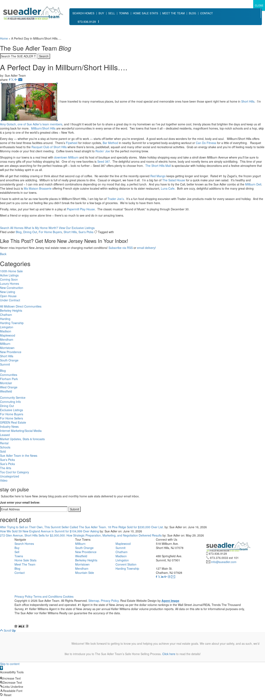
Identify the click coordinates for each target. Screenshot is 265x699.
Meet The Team (173, 13)
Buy (101, 13)
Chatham (6, 315)
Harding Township (12, 323)
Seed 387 (103, 161)
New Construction (11, 288)
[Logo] (33, 13)
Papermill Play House (81, 209)
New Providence (10, 352)
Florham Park (9, 379)
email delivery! (146, 248)
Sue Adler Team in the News (18, 455)
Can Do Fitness (206, 143)
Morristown (7, 348)
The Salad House (173, 180)
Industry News (9, 426)
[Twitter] (12, 80)
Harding (5, 319)
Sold (3, 451)
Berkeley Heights (11, 310)
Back (3, 254)
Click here (168, 654)
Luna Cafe (168, 188)
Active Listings (9, 275)
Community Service (12, 397)
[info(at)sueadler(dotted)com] (173, 577)
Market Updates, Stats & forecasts (22, 439)
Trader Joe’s (115, 199)
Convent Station (126, 564)
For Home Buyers (50, 232)
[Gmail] (15, 80)
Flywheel (71, 143)
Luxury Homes (9, 283)
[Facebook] (9, 80)
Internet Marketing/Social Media (21, 431)
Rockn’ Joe (102, 151)
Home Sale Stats (145, 13)
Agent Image (170, 600)
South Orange (9, 360)
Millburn (5, 344)
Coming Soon (9, 279)
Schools (5, 447)
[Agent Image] (37, 622)
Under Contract (10, 300)
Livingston (6, 327)
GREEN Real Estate (13, 422)
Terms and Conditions (47, 596)
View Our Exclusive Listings (77, 228)
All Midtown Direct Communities (20, 306)
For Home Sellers (11, 418)
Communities (8, 375)
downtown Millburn (66, 157)
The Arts (5, 468)
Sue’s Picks (7, 464)
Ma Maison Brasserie (38, 188)
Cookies (68, 596)
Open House (8, 296)
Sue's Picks (85, 232)
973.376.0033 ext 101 (224, 558)
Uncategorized (9, 476)
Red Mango (158, 176)
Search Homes (83, 13)
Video (3, 480)
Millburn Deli (253, 184)
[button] (1, 668)
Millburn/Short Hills (43, 128)
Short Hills (247, 101)
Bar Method (110, 143)
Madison (5, 331)
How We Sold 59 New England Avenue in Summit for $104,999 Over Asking (49, 531)
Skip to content (9, 664)
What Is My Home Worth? (41, 228)
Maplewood (7, 335)
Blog (192, 13)
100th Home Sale (11, 271)
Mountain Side (84, 573)
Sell (111, 13)
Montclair (6, 383)
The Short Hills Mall (158, 166)
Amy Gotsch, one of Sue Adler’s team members (31, 124)
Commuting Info (10, 402)
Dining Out (30, 232)
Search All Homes (11, 228)
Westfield (6, 391)
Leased (5, 435)
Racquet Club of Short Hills (49, 147)
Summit (5, 364)
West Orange (8, 387)
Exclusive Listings (11, 410)
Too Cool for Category (14, 472)
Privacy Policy (23, 596)
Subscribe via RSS (120, 248)
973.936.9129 (87, 21)
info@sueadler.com (223, 562)
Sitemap (93, 600)
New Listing (7, 292)
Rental (4, 443)
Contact (206, 13)
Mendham (6, 339)
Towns (124, 13)
